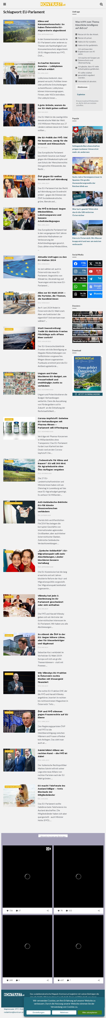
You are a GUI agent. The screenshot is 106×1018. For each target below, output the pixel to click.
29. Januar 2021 (45, 341)
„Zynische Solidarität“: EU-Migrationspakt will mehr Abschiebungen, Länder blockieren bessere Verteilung (52, 556)
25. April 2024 (44, 183)
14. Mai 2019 (43, 647)
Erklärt (9, 64)
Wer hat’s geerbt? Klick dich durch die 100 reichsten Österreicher (85, 212)
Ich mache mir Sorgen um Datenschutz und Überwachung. (89, 60)
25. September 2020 (46, 567)
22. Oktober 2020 (45, 473)
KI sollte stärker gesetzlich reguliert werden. (86, 75)
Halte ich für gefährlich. (88, 45)
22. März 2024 (44, 303)
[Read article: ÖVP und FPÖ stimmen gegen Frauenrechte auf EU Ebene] (19, 721)
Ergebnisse (81, 94)
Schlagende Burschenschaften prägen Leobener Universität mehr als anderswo (86, 149)
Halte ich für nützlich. (87, 42)
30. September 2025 (46, 34)
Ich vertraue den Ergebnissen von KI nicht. (86, 51)
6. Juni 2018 (43, 799)
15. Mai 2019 (43, 609)
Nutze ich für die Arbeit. (88, 34)
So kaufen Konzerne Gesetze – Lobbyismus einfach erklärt (50, 66)
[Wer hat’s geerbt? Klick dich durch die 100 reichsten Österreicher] (87, 198)
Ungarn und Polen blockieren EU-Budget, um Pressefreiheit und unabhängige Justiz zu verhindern (52, 379)
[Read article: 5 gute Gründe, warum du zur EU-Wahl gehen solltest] (19, 115)
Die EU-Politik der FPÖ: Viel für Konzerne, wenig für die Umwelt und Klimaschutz (52, 140)
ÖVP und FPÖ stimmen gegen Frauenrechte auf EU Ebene (53, 714)
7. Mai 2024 (43, 147)
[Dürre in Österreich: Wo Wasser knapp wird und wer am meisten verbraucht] (87, 227)
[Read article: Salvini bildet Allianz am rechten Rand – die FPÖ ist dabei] (19, 760)
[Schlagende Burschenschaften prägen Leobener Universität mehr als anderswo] (87, 134)
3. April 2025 (43, 73)
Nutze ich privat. (85, 38)
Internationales (14, 503)
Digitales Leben (13, 787)
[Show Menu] (4, 4)
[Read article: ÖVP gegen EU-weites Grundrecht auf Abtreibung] (19, 186)
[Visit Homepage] (53, 4)
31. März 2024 (44, 264)
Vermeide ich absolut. (87, 81)
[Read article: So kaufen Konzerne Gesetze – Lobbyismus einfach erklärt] (19, 73)
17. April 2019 (44, 721)
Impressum (9, 1009)
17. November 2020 (46, 431)
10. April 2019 (44, 760)
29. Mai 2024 (43, 112)
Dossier (9, 106)
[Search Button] (101, 4)
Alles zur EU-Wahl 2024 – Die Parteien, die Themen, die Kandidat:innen (52, 295)
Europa (9, 22)
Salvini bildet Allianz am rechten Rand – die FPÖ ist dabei (52, 753)
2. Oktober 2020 (45, 515)
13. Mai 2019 (43, 686)
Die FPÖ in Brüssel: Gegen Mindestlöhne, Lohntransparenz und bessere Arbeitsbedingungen (52, 214)
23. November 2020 (46, 389)
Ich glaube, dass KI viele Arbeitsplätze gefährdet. (88, 67)
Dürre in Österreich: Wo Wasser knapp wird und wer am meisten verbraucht (87, 241)
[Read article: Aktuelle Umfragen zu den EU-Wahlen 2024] (19, 267)
